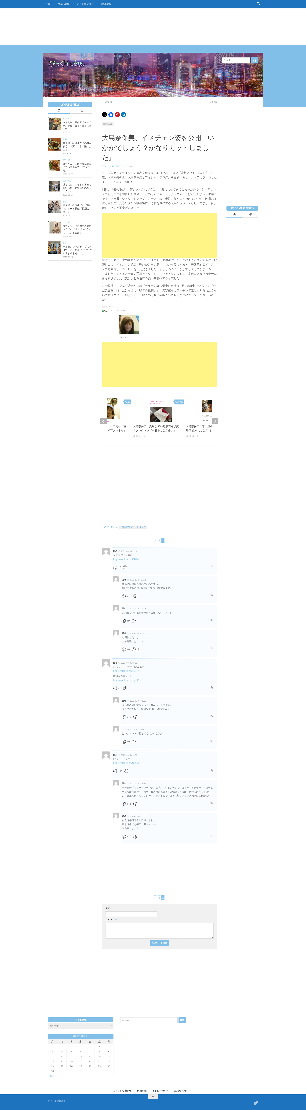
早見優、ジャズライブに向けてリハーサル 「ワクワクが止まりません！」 (77, 250)
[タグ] (250, 215)
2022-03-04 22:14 (129, 551)
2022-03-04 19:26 (138, 701)
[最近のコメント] (81, 111)
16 (215, 102)
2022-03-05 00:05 (138, 608)
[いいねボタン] (116, 567)
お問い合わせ (160, 1090)
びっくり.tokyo (113, 166)
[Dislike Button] (126, 567)
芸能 (47, 4)
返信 (212, 567)
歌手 (65, 139)
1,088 (180, 402)
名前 (107, 908)
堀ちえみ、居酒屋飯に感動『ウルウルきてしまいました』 (77, 167)
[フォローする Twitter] (256, 1103)
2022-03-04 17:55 (138, 816)
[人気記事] (234, 215)
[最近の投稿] (59, 111)
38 (129, 402)
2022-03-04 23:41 (138, 580)
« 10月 (51, 1075)
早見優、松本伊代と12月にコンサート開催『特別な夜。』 (77, 208)
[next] (215, 421)
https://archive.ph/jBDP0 (125, 559)
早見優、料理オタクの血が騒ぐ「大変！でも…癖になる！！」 (77, 146)
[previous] (103, 421)
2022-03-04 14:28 (129, 755)
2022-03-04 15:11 (138, 783)
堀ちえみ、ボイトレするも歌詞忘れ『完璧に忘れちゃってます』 (77, 188)
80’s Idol (106, 4)
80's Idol (67, 119)
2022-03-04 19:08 (129, 663)
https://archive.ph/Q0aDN (126, 763)
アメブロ (107, 102)
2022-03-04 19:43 (136, 729)
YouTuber (63, 4)
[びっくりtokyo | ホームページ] (67, 64)
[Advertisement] (95, 22)
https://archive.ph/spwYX (126, 671)
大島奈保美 (108, 124)
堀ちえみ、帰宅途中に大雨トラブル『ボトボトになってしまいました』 (77, 229)
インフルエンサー (84, 4)
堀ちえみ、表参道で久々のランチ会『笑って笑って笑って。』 (77, 125)
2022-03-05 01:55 (138, 633)
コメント (126, 527)
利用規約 (142, 1090)
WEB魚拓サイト (183, 1090)
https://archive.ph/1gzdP (126, 680)
